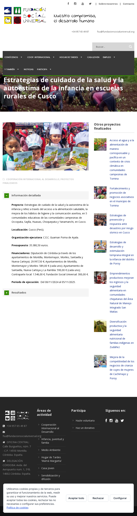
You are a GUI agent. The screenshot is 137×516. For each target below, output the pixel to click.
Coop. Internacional (38, 57)
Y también (9, 69)
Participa (42, 69)
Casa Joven (93, 57)
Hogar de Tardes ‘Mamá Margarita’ (51, 459)
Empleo (107, 57)
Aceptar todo (76, 498)
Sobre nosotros (108, 3)
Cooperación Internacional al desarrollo (32, 179)
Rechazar (98, 498)
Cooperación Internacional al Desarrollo (50, 428)
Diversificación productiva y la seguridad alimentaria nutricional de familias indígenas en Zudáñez (122, 334)
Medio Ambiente (50, 450)
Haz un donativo (85, 428)
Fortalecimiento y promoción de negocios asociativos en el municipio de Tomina (122, 197)
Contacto (128, 3)
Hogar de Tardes (69, 57)
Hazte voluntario (85, 420)
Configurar (120, 498)
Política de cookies (17, 507)
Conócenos (11, 57)
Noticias (29, 69)
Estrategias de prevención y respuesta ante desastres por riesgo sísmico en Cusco (121, 224)
